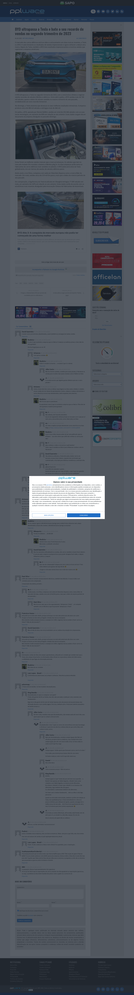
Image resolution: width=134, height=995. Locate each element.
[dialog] (67, 497)
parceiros (49, 485)
